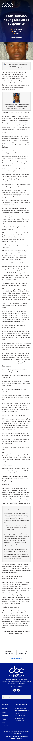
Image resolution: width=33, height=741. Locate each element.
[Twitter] (14, 690)
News (17, 33)
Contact (5, 726)
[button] (29, 6)
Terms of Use (8, 736)
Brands (4, 709)
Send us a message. (23, 710)
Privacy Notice (17, 736)
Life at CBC (5, 715)
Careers (4, 719)
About (4, 712)
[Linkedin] (18, 690)
